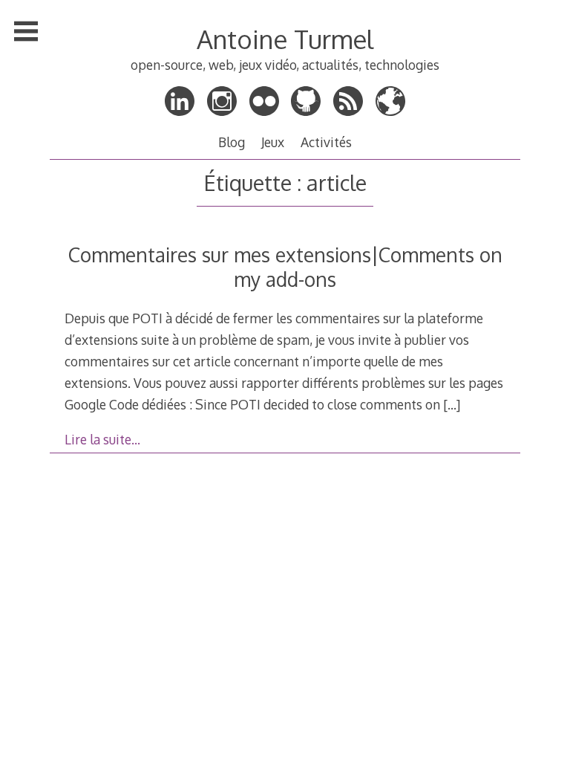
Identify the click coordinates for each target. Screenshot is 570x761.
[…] (451, 404)
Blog (231, 142)
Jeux (272, 142)
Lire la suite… (102, 439)
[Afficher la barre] (26, 31)
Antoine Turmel (285, 39)
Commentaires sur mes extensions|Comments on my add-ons (285, 266)
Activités (326, 142)
